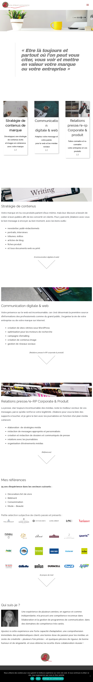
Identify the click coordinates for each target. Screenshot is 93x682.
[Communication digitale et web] (46, 257)
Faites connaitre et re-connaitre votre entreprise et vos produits (77, 148)
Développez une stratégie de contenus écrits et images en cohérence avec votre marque (15, 143)
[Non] (90, 676)
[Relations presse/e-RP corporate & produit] (46, 353)
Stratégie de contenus (18, 206)
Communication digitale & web (46, 125)
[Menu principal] (88, 5)
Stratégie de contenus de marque (15, 125)
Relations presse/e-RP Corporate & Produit (35, 401)
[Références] (46, 452)
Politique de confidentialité (53, 679)
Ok (32, 679)
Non (38, 679)
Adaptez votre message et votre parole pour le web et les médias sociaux (46, 143)
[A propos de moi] (46, 575)
